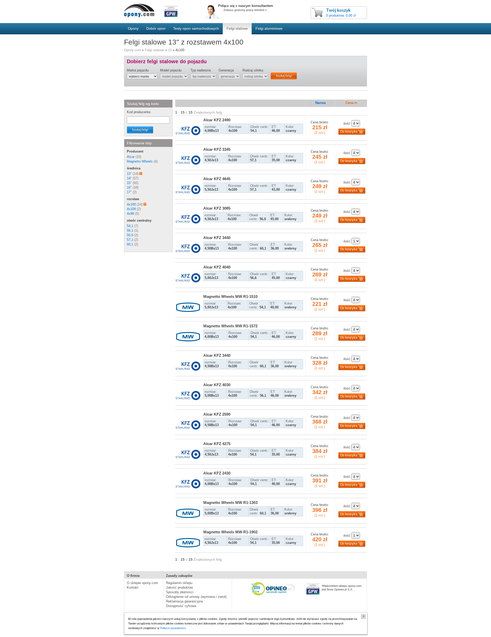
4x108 (131, 209)
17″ (129, 192)
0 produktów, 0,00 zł (341, 15)
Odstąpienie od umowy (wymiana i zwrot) (196, 597)
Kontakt (132, 587)
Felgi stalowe (154, 50)
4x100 (131, 204)
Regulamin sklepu (179, 583)
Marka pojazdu (138, 70)
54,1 (130, 226)
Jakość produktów (179, 587)
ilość (346, 123)
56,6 (130, 235)
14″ (129, 178)
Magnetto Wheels (140, 161)
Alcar (131, 157)
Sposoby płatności (179, 592)
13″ (129, 174)
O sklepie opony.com (142, 583)
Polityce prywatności (173, 628)
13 (170, 50)
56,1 (130, 230)
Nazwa (320, 103)
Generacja (226, 70)
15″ (129, 183)
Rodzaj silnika (252, 70)
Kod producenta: (139, 112)
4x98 (130, 213)
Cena (349, 103)
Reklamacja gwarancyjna (184, 601)
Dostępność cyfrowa (181, 606)
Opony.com (132, 50)
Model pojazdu (171, 70)
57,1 (130, 240)
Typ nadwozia (201, 70)
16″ (129, 187)
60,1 (130, 244)
